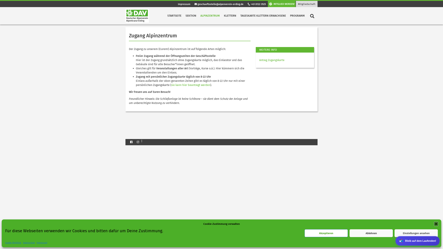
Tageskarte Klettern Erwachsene (263, 15)
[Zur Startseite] (137, 15)
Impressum (42, 243)
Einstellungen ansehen (416, 233)
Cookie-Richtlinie (13, 243)
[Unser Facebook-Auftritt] (131, 142)
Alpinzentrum (210, 15)
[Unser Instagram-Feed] (138, 142)
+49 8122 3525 (258, 4)
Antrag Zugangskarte (271, 60)
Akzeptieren (326, 233)
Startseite (174, 15)
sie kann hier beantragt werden (190, 85)
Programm (297, 15)
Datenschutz (29, 243)
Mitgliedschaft (306, 4)
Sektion (191, 15)
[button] (436, 224)
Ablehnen (371, 233)
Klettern (230, 15)
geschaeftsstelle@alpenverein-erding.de (220, 4)
